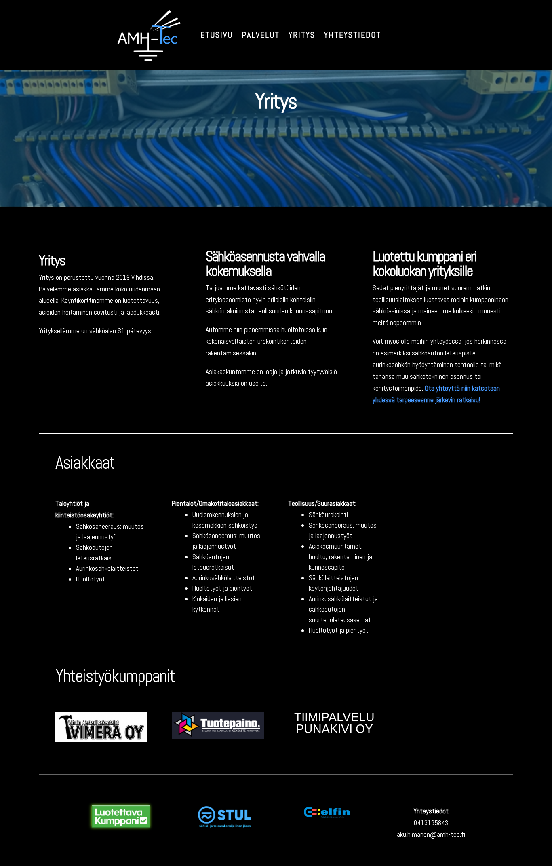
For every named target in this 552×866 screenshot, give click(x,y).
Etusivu (216, 35)
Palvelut (261, 35)
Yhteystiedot (352, 35)
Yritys (302, 35)
